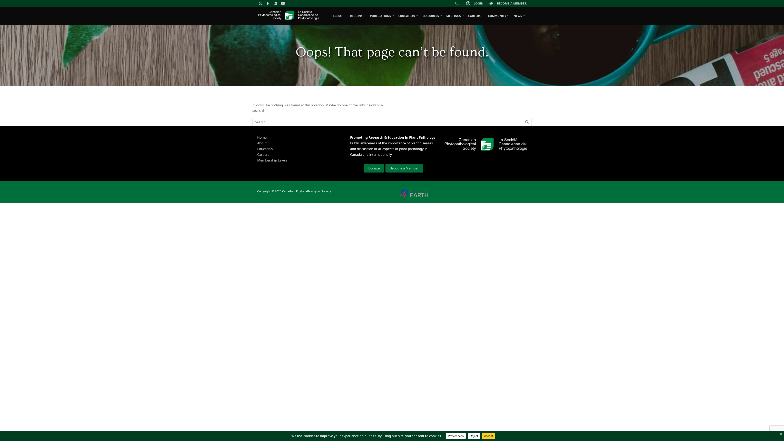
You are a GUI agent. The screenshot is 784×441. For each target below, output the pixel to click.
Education (265, 149)
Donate (374, 168)
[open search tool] (457, 3)
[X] (260, 3)
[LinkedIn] (275, 3)
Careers (263, 154)
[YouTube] (283, 3)
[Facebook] (268, 3)
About (262, 143)
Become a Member (404, 168)
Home (262, 137)
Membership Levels (272, 160)
